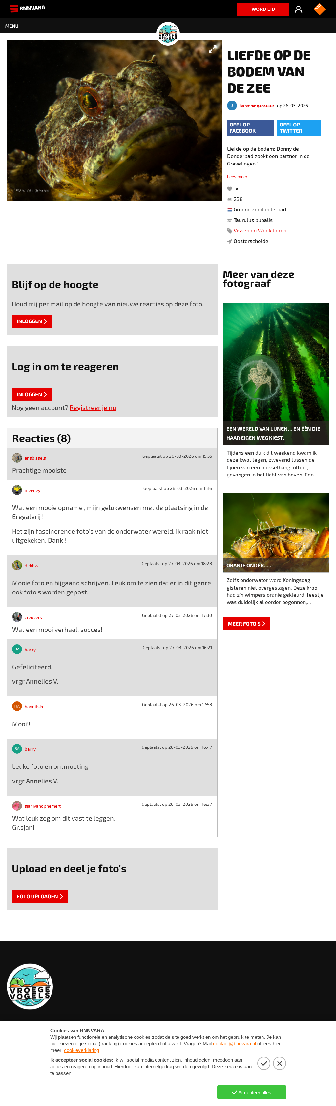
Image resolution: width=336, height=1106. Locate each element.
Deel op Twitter (291, 128)
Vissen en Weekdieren (260, 230)
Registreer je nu (93, 407)
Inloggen (29, 321)
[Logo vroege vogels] (168, 25)
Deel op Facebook (243, 128)
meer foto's (244, 624)
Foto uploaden (37, 896)
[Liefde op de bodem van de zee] (114, 146)
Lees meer (237, 176)
